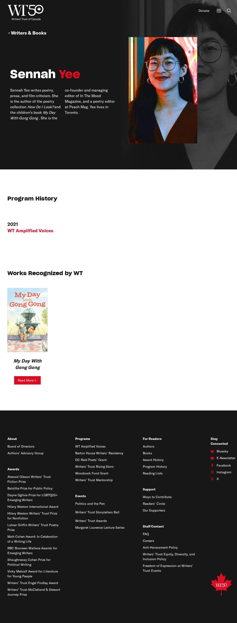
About (12, 439)
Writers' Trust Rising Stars (94, 466)
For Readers (152, 439)
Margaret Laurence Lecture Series (100, 527)
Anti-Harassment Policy (160, 547)
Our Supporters (154, 510)
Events (80, 496)
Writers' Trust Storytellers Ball (97, 512)
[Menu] (219, 10)
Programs (82, 439)
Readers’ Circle (154, 504)
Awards (13, 469)
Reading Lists (153, 473)
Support (149, 489)
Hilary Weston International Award (32, 507)
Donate (204, 11)
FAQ (146, 534)
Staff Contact (153, 526)
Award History (153, 460)
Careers (148, 541)
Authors (148, 446)
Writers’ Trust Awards (91, 521)
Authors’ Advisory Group (25, 453)
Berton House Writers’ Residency (99, 453)
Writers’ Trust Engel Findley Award (32, 583)
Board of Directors (20, 446)
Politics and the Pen (90, 504)
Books (147, 453)
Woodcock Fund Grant (91, 473)
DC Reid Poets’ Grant (91, 460)
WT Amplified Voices (90, 446)
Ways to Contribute (157, 497)
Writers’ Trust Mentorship (94, 480)
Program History (155, 466)
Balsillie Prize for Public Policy (30, 488)
